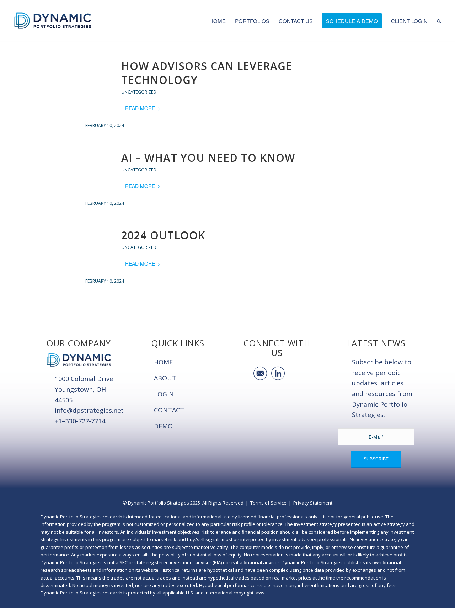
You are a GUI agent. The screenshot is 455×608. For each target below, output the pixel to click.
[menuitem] (217, 21)
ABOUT (165, 378)
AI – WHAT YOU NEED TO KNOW (208, 157)
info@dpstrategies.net (89, 410)
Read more (140, 108)
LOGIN (164, 394)
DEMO (163, 426)
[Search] (439, 21)
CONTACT (169, 410)
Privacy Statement (312, 503)
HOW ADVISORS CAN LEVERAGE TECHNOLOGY (206, 73)
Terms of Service (268, 503)
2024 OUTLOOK (163, 235)
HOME (163, 362)
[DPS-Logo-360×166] (52, 21)
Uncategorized (138, 92)
